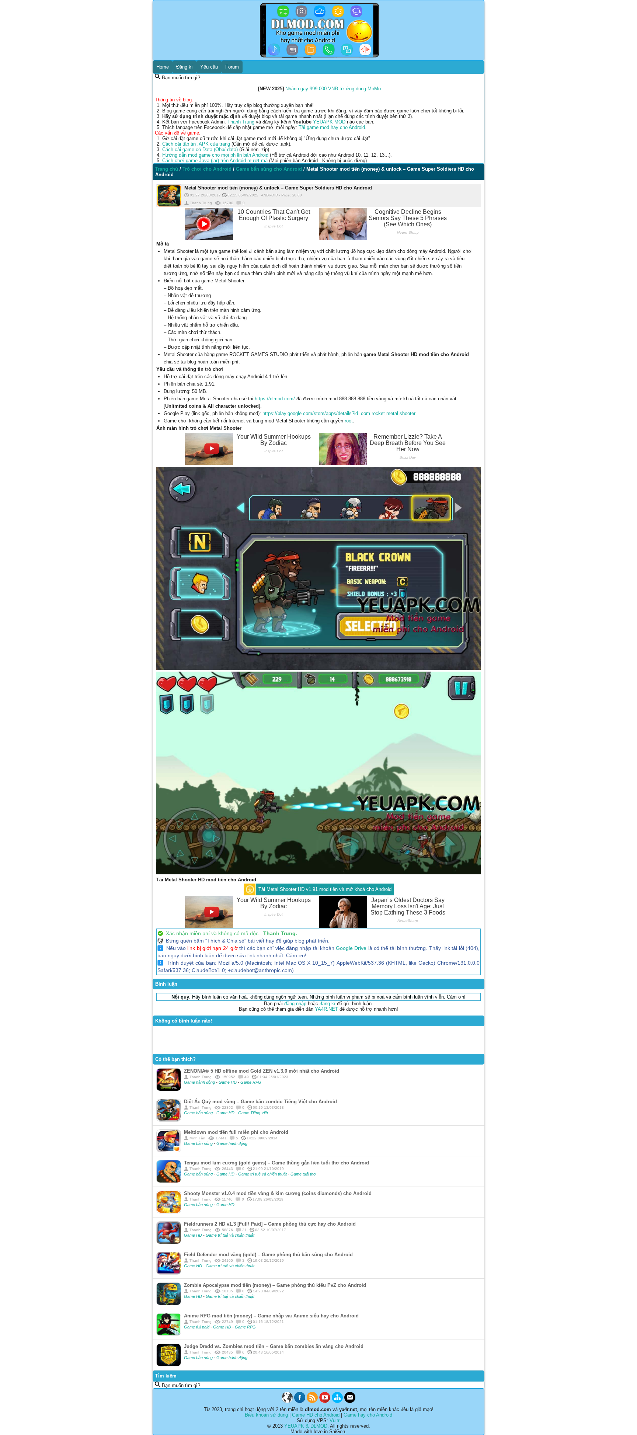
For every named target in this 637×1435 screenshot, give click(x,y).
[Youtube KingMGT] (324, 1401)
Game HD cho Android (316, 1415)
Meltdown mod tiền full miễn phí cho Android (236, 1132)
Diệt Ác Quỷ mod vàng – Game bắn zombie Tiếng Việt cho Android (260, 1101)
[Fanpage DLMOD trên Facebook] (299, 1401)
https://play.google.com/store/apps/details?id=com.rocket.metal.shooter (338, 413)
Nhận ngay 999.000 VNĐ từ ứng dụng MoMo (333, 88)
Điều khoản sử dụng (266, 1415)
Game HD (228, 1082)
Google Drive (351, 948)
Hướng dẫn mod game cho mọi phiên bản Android (215, 155)
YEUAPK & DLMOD (305, 1426)
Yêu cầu (209, 67)
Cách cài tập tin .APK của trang (196, 144)
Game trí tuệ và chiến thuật (263, 1174)
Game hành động (200, 1082)
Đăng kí (184, 67)
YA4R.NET (326, 1009)
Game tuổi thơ (303, 1174)
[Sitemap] (337, 1401)
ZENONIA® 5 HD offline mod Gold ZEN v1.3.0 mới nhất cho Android (261, 1071)
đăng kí (327, 1003)
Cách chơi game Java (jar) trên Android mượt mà (215, 160)
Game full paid (197, 1327)
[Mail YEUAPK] (349, 1401)
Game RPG (250, 1082)
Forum (232, 67)
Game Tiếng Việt (253, 1113)
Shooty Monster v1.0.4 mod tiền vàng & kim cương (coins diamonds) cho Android (278, 1193)
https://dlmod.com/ (275, 398)
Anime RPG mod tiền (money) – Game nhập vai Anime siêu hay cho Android (271, 1316)
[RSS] (312, 1401)
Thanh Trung (240, 122)
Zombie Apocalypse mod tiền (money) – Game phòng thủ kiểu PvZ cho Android (275, 1285)
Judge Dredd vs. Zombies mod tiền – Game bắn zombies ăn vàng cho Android (273, 1346)
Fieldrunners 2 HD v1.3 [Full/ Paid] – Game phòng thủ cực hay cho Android (270, 1224)
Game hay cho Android (368, 1415)
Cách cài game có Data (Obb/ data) (200, 149)
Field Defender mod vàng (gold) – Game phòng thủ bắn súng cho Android (268, 1254)
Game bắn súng (199, 1113)
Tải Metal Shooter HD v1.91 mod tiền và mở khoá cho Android (324, 889)
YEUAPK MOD (329, 122)
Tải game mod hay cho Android (332, 127)
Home (162, 67)
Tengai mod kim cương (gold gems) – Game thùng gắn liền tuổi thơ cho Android (276, 1163)
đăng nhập (295, 1003)
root (349, 421)
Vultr (334, 1420)
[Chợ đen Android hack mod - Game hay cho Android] (287, 1401)
